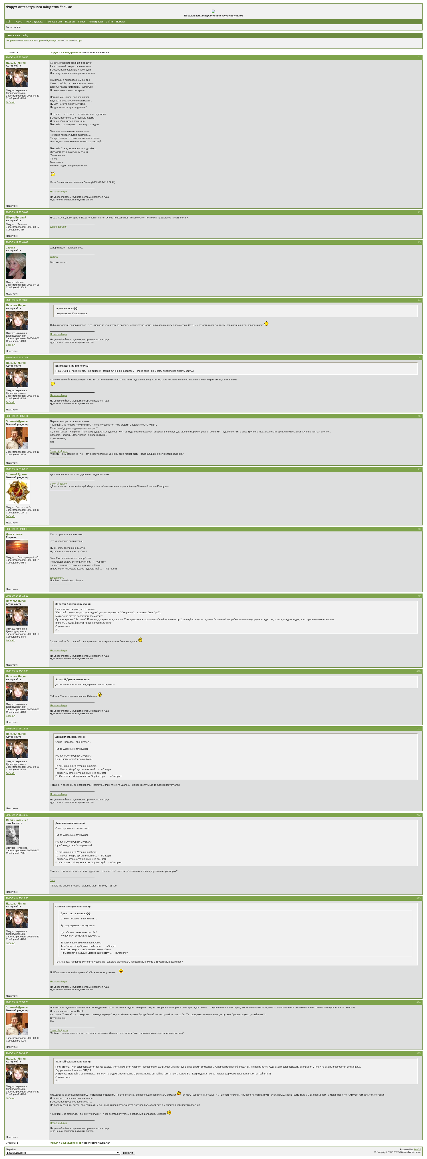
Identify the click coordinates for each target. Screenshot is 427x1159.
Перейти (11, 1149)
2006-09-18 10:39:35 (17, 1053)
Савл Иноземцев (17, 820)
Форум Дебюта (34, 21)
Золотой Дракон (16, 474)
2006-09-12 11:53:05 (17, 300)
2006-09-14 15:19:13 (17, 815)
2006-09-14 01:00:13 (17, 469)
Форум (18, 21)
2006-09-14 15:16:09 (17, 671)
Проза (40, 40)
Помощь (121, 21)
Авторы (78, 40)
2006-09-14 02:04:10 (17, 529)
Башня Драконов (71, 52)
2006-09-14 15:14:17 (17, 595)
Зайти (109, 21)
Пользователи (54, 21)
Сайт (9, 21)
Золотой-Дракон (17, 421)
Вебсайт (10, 102)
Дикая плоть (14, 534)
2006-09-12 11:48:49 (17, 242)
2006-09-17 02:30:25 (17, 1002)
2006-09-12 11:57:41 (17, 357)
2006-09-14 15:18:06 (17, 728)
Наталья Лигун (16, 62)
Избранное (12, 40)
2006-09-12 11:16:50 (17, 57)
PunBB (417, 1149)
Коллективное (28, 40)
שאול (52, 880)
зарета (10, 247)
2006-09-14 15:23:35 (17, 898)
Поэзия (68, 40)
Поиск (81, 21)
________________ (60, 456)
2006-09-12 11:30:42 (17, 212)
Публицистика (54, 40)
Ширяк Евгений (16, 217)
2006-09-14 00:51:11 (17, 416)
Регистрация (96, 21)
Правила (70, 21)
